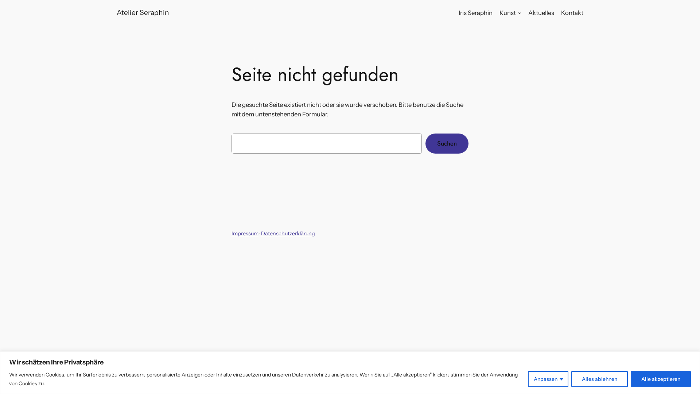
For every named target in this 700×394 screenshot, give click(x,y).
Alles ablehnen (599, 379)
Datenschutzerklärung (288, 233)
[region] (350, 372)
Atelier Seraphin (143, 12)
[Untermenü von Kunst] (519, 13)
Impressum (245, 233)
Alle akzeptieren (660, 379)
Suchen (447, 143)
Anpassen (545, 379)
